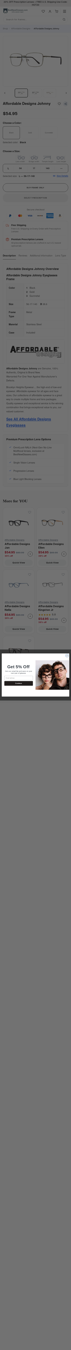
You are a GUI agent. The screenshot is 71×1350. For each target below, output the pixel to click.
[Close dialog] (67, 655)
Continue (18, 683)
